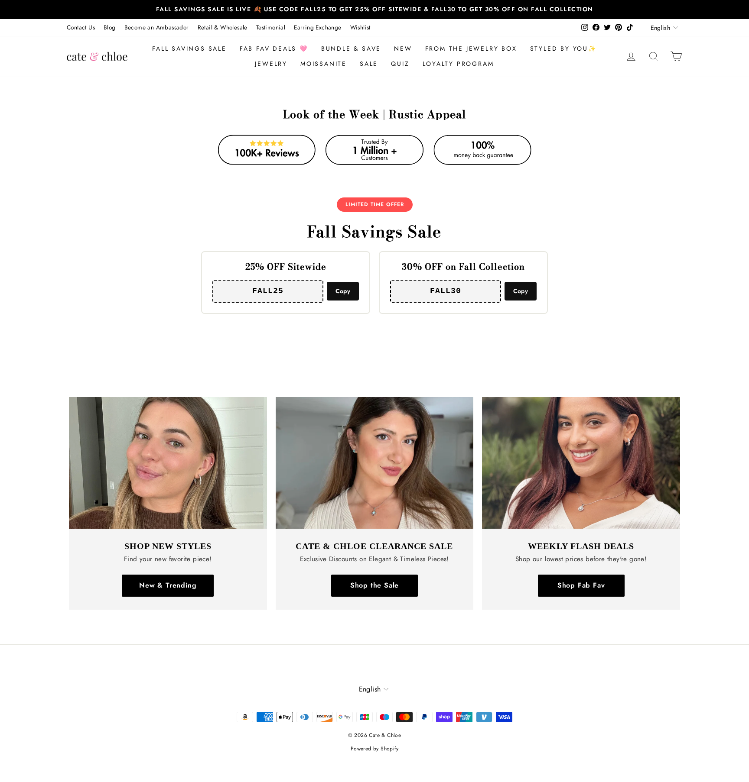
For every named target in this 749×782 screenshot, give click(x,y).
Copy (342, 291)
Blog (110, 27)
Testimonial (270, 27)
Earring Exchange (317, 27)
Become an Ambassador (156, 27)
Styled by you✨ (563, 48)
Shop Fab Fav (581, 585)
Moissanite (323, 63)
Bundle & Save (351, 48)
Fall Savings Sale (189, 48)
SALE (369, 63)
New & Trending (167, 585)
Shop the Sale (374, 585)
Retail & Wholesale (222, 27)
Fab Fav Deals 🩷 (274, 48)
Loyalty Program (458, 63)
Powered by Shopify (374, 749)
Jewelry (271, 63)
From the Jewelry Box (471, 48)
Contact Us (81, 27)
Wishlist (360, 27)
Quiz (400, 63)
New (403, 48)
